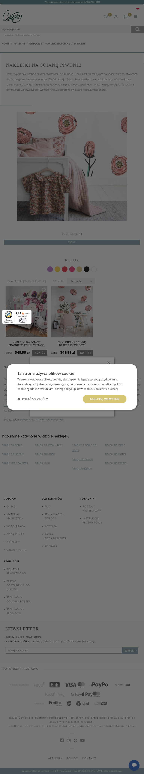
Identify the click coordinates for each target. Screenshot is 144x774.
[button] (32, 399)
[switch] (22, 320)
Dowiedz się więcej (105, 389)
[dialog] (72, 387)
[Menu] (29, 312)
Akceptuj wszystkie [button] (104, 399)
